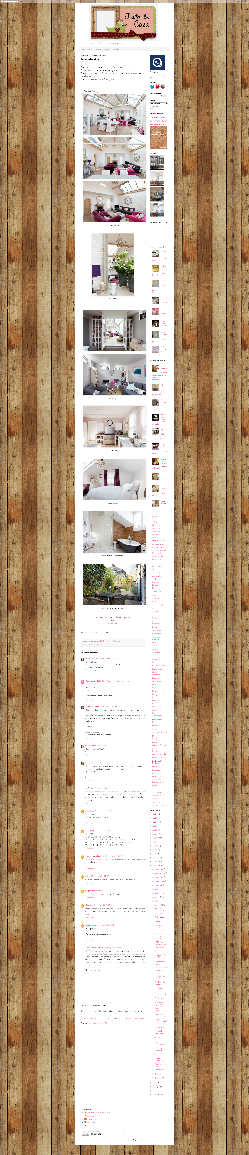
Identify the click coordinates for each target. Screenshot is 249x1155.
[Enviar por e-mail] (112, 641)
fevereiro (159, 1074)
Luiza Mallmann (92, 707)
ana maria (90, 1123)
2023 (155, 826)
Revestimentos (158, 782)
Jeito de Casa (91, 1119)
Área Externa (157, 556)
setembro (159, 881)
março (158, 905)
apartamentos (158, 544)
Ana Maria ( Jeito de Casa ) (98, 1113)
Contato (117, 49)
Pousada (155, 751)
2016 (155, 854)
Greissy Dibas (90, 925)
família (155, 662)
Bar (153, 588)
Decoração (156, 634)
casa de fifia (90, 831)
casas (92, 644)
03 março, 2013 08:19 (97, 746)
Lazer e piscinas (158, 691)
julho (157, 889)
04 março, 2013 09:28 (103, 905)
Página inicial (86, 49)
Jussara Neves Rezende (94, 856)
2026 (155, 814)
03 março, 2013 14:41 (104, 831)
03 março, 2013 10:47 (102, 788)
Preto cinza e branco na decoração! (160, 919)
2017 (155, 850)
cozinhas (155, 615)
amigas (155, 537)
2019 (155, 842)
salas (154, 789)
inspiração (99, 644)
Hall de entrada (158, 666)
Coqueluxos (90, 891)
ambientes (156, 528)
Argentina (156, 563)
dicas (154, 649)
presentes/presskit (159, 754)
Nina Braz (89, 811)
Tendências (156, 795)
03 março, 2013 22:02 (100, 876)
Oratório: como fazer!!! (163, 323)
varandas (156, 799)
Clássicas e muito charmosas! (160, 928)
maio (157, 897)
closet (154, 602)
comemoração (158, 605)
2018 (155, 846)
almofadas (156, 525)
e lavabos (156, 653)
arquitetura (156, 566)
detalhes (155, 646)
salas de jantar (158, 792)
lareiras (155, 688)
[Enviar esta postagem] (107, 641)
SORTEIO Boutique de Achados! (160, 944)
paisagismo (156, 736)
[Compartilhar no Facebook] (117, 641)
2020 (155, 838)
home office (157, 669)
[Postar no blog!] (114, 641)
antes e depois (158, 541)
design (154, 643)
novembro (159, 873)
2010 (155, 1091)
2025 (155, 818)
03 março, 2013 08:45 (100, 763)
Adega (155, 522)
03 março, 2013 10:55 (103, 811)
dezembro (159, 869)
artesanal (156, 573)
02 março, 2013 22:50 (109, 707)
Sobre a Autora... (103, 49)
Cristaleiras (156, 618)
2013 (155, 866)
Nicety (95, 91)
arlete (87, 876)
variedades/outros (159, 805)
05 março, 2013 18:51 (112, 948)
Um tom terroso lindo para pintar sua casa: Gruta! (158, 120)
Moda (154, 722)
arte (153, 569)
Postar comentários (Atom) (99, 1023)
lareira (155, 685)
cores (154, 608)
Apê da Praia (157, 547)
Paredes (155, 739)
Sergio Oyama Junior (94, 948)
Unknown (89, 905)
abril (157, 901)
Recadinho (156, 770)
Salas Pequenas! (163, 503)
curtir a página (93, 632)
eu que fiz (156, 659)
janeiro (158, 1078)
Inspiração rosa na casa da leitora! (161, 936)
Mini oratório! (160, 1054)
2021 (155, 834)
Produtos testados (159, 758)
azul (154, 579)
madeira (155, 703)
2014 (155, 862)
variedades (156, 802)
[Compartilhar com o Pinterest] (119, 641)
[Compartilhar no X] (115, 641)
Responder (89, 674)
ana (87, 1126)
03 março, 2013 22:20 (104, 891)
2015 (155, 858)
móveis (155, 726)
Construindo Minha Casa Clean (98, 681)
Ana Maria (91, 1116)
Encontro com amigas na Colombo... (160, 976)
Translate (157, 109)
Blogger (144, 1140)
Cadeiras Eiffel (161, 995)
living (154, 695)
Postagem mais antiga (135, 1019)
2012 (155, 1083)
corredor (155, 612)
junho (157, 893)
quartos (155, 767)
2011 (155, 1087)
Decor (154, 627)
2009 (155, 1095)
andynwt (124, 1140)
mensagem (156, 710)
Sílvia (87, 763)
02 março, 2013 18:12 (106, 659)
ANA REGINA (91, 659)
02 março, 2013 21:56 (121, 681)
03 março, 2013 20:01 (114, 856)
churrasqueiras (158, 598)
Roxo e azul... (160, 1028)
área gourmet (157, 560)
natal (154, 729)
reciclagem (156, 773)
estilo (154, 656)
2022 (155, 830)
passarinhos (157, 742)
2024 (155, 822)
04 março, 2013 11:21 (105, 925)
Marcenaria (157, 707)
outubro (158, 877)
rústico (155, 786)
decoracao (156, 630)
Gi (86, 746)
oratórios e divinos (159, 732)
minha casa (157, 719)
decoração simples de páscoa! (160, 911)
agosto (158, 885)
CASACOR (156, 592)
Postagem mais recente (90, 1019)
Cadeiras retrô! (161, 998)
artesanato (156, 576)
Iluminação (156, 678)
